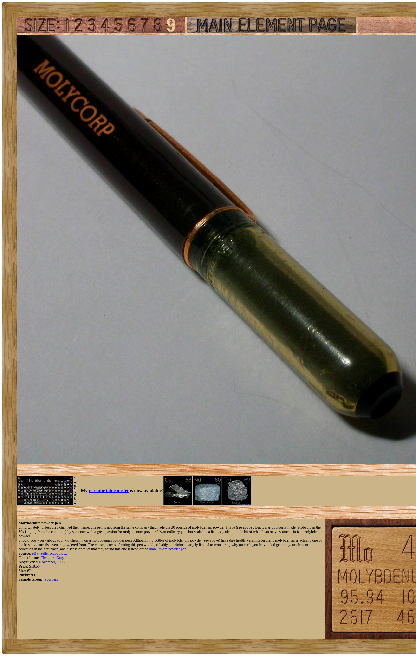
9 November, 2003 (50, 562)
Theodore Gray (52, 558)
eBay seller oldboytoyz (49, 553)
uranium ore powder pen (167, 549)
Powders (51, 579)
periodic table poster (109, 490)
